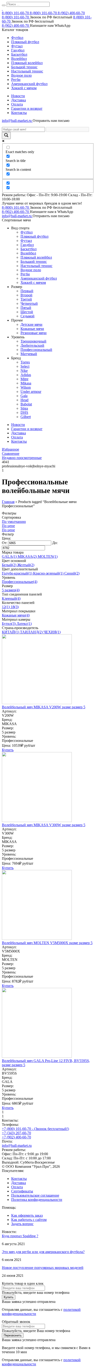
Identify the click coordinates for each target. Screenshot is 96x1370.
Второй (26, 295)
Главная (8, 502)
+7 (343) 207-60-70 (16, 1133)
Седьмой (27, 316)
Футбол (17, 38)
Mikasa (26, 383)
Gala (24, 396)
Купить (8, 750)
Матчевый (29, 354)
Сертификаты (22, 1191)
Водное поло (21, 75)
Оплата (17, 104)
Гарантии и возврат (26, 108)
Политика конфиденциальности (36, 1200)
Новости (18, 96)
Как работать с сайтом (29, 1220)
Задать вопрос (22, 1224)
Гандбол (17, 50)
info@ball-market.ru (17, 121)
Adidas (26, 375)
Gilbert (26, 417)
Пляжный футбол (25, 42)
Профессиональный (36, 350)
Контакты (19, 113)
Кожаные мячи (32, 329)
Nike (24, 371)
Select (25, 366)
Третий (26, 299)
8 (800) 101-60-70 (16, 13)
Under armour (31, 392)
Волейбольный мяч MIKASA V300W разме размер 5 (43, 825)
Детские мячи (31, 324)
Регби (16, 80)
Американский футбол (29, 84)
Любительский (32, 345)
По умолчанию (14, 522)
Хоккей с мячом (24, 88)
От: (5, 543)
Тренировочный (33, 341)
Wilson (26, 387)
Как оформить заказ (27, 1215)
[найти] (4, 5)
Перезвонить (13, 1335)
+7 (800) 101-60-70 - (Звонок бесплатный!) (35, 1129)
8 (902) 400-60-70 (71, 13)
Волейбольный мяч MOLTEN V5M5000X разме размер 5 (47, 943)
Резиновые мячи (34, 333)
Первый (27, 291)
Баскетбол (19, 54)
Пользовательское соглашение (35, 1195)
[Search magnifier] (6, 135)
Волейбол (19, 59)
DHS (24, 412)
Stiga (24, 408)
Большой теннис (24, 67)
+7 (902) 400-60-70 (16, 1137)
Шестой (27, 312)
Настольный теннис (27, 71)
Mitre (24, 379)
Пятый (26, 308)
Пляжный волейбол (27, 63)
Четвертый (29, 303)
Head (24, 400)
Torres (25, 362)
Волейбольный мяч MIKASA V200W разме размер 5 (43, 707)
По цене (8, 526)
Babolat (26, 404)
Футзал (17, 46)
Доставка (18, 100)
